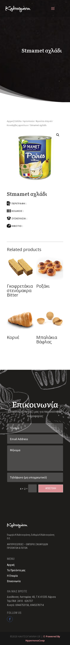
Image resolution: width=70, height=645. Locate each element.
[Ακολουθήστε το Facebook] (10, 619)
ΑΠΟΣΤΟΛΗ (50, 488)
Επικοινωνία (14, 581)
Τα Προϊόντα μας (16, 570)
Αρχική (10, 564)
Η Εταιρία (12, 575)
